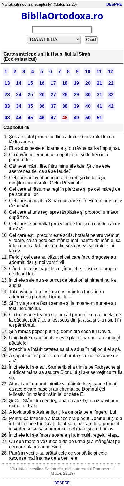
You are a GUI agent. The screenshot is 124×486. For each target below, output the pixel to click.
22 (111, 83)
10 (87, 71)
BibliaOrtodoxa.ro (62, 16)
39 (76, 106)
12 (110, 71)
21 (99, 83)
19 (76, 83)
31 (99, 94)
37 (53, 106)
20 (88, 83)
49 (76, 117)
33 (7, 106)
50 (88, 117)
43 (7, 117)
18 (64, 83)
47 (53, 117)
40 (88, 106)
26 (41, 94)
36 (41, 106)
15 (30, 83)
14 (18, 83)
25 (30, 94)
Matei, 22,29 (62, 473)
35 (30, 106)
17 (53, 83)
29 (76, 94)
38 (64, 106)
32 (111, 94)
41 (99, 106)
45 (30, 117)
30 (88, 94)
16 (41, 83)
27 (53, 94)
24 (18, 94)
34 (18, 106)
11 (99, 71)
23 (7, 94)
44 (18, 117)
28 (64, 94)
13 (7, 83)
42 (111, 106)
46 (41, 117)
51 (99, 117)
